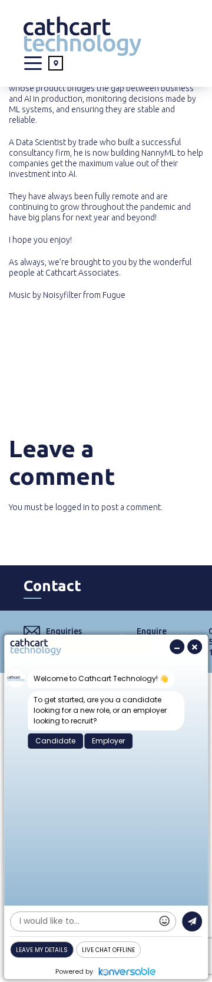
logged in (72, 507)
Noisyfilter (62, 295)
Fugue (113, 295)
